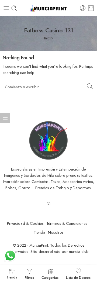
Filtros (29, 277)
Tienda (39, 232)
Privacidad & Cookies (25, 223)
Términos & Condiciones (66, 223)
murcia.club (79, 251)
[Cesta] (91, 8)
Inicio (48, 38)
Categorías (49, 277)
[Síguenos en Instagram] (48, 204)
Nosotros (56, 232)
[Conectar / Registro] (82, 8)
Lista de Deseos (78, 277)
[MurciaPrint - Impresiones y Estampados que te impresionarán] (48, 8)
